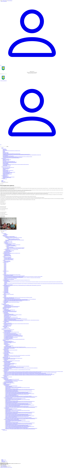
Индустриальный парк (5, 155)
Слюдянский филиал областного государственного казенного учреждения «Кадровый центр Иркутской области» (16, 164)
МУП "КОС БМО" (5, 165)
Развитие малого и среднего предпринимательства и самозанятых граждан (11, 150)
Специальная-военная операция (6, 166)
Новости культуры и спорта (6, 160)
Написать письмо (5, 178)
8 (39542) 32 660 (4, 0)
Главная (2, 147)
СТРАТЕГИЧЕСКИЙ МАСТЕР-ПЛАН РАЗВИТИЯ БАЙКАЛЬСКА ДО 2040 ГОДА (12, 157)
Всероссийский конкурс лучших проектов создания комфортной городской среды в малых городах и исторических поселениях (17, 156)
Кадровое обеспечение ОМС (6, 173)
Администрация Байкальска (3, 80)
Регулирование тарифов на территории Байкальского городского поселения (11, 153)
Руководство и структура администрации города (8, 167)
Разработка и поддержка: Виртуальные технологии (6, 467)
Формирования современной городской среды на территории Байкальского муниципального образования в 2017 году (16, 154)
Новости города (5, 230)
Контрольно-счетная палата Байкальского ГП (8, 170)
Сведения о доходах (5, 174)
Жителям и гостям (4, 158)
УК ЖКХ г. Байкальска (5, 163)
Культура (4, 151)
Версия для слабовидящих (4, 1)
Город (2, 148)
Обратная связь (3, 461)
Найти (7, 146)
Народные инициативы (5, 152)
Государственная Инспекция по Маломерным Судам (9, 161)
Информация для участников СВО (7, 159)
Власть (2, 460)
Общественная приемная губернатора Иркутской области (9, 162)
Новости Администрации (6, 168)
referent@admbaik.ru (10, 0)
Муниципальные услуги (5, 176)
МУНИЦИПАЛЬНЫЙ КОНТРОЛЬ (7, 177)
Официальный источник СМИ (6, 171)
